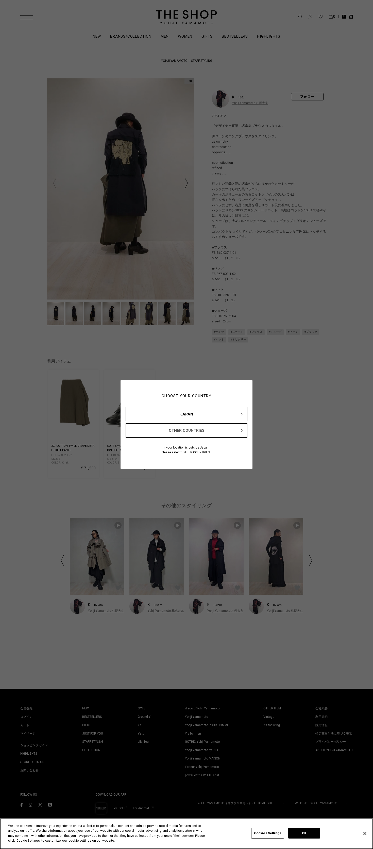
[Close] (364, 833)
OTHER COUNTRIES (187, 430)
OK (304, 833)
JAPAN (186, 414)
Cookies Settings (267, 833)
